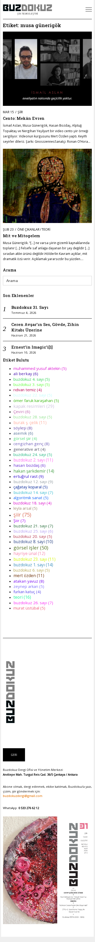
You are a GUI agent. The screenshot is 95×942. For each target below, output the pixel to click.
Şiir (20, 112)
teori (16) (22, 597)
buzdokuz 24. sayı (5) (32, 454)
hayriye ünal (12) (29, 553)
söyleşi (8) (22, 427)
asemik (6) (23, 433)
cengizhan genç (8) (31, 443)
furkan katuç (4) (27, 591)
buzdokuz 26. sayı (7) (33, 602)
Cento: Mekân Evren (23, 118)
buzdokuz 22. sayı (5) (32, 395)
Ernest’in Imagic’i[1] (32, 347)
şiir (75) (22, 514)
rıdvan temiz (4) (27, 389)
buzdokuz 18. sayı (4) (32, 502)
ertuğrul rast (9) (28, 476)
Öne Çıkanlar (28, 229)
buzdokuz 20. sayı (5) (32, 536)
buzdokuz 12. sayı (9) (33, 481)
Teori (46, 229)
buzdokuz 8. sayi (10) (33, 541)
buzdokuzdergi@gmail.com (22, 796)
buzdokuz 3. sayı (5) (31, 384)
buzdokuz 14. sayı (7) (33, 492)
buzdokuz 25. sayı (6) (33, 531)
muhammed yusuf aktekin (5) (40, 368)
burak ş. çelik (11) (30, 422)
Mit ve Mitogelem (21, 235)
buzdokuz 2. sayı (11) (33, 460)
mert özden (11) (28, 575)
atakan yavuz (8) (28, 581)
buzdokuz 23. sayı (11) (34, 559)
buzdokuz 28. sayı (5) (32, 416)
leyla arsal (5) (25, 508)
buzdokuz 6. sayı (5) (31, 570)
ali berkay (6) (25, 373)
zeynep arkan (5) (28, 586)
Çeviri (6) (21, 411)
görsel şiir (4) (25, 438)
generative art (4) (29, 449)
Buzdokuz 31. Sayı (29, 307)
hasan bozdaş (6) (29, 465)
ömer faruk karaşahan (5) (36, 400)
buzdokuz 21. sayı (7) (33, 525)
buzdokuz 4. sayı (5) (31, 379)
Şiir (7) (19, 520)
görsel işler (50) (30, 547)
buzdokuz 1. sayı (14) (33, 565)
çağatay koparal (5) (30, 486)
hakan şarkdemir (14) (33, 471)
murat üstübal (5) (29, 608)
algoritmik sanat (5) (30, 497)
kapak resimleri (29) (33, 406)
